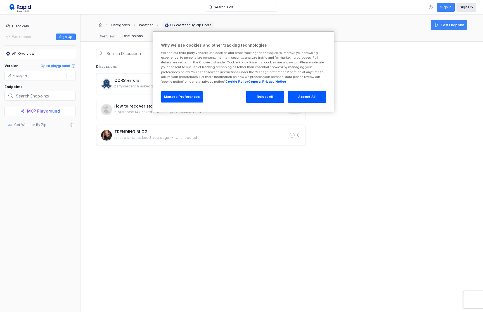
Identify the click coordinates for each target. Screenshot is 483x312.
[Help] (430, 7)
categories (120, 25)
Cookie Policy (236, 82)
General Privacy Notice (267, 82)
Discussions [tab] (132, 36)
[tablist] (120, 36)
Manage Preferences (182, 97)
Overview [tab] (106, 36)
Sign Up (466, 7)
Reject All (265, 97)
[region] (243, 71)
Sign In (445, 7)
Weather (146, 25)
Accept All (307, 97)
